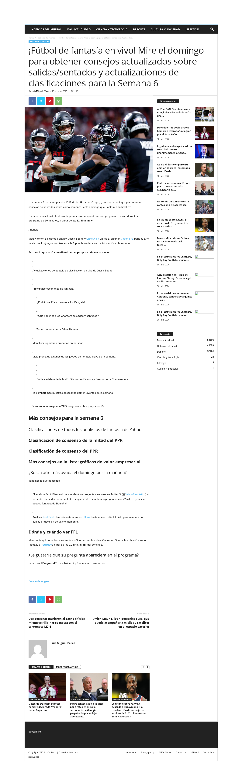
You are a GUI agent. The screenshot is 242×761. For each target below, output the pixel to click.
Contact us (181, 752)
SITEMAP (194, 752)
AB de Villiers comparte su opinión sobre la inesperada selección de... (173, 168)
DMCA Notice (164, 752)
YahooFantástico (135, 494)
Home (31, 37)
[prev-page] (143, 667)
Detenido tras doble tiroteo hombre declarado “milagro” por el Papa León (45, 707)
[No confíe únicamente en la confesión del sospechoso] (204, 207)
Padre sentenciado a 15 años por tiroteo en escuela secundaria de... (173, 186)
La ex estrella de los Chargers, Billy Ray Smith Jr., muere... (174, 258)
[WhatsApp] (58, 101)
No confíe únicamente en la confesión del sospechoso (173, 203)
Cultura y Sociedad (165, 29)
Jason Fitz (127, 238)
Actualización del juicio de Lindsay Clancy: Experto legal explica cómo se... (174, 278)
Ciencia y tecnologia (111, 29)
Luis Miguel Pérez (40, 91)
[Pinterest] (50, 101)
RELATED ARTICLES (41, 667)
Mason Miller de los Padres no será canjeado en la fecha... (173, 241)
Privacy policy (147, 752)
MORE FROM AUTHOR (67, 667)
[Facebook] (32, 101)
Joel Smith (49, 517)
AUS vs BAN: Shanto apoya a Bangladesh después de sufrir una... (174, 112)
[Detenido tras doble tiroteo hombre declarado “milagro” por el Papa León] (47, 687)
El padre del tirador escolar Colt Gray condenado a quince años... (174, 296)
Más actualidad (79, 29)
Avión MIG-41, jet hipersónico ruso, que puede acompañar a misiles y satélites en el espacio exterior (121, 622)
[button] (212, 29)
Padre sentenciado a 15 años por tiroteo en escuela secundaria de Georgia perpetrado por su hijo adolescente (86, 710)
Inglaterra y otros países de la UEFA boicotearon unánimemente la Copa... (174, 149)
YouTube (46, 544)
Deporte (139, 29)
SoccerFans (35, 731)
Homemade (130, 752)
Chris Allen (92, 238)
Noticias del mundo (46, 29)
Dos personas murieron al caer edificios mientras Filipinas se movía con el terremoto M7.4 (57, 622)
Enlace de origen (39, 581)
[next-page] (148, 667)
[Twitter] (41, 101)
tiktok (87, 517)
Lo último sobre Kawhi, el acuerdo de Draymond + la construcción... (172, 223)
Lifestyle (192, 29)
